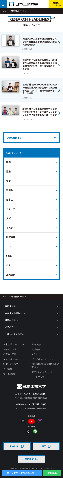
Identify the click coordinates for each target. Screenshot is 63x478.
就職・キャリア (10, 364)
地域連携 (10, 237)
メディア (10, 208)
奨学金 (9, 190)
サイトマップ (37, 377)
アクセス (35, 354)
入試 (8, 218)
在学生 (9, 199)
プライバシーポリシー (42, 359)
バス (8, 265)
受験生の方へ (11, 306)
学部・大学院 (9, 349)
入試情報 (7, 369)
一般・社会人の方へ (14, 334)
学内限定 (29, 459)
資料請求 (35, 349)
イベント (10, 227)
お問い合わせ (37, 344)
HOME (4, 11)
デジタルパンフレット (42, 372)
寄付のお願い (9, 374)
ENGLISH (14, 446)
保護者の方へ (11, 320)
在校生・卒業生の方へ (15, 313)
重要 (8, 162)
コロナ (9, 246)
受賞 (8, 180)
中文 (44, 446)
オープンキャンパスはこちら (22, 472)
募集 (8, 171)
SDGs (9, 255)
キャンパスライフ (11, 359)
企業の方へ (10, 327)
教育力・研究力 (10, 354)
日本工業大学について (14, 344)
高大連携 (10, 274)
